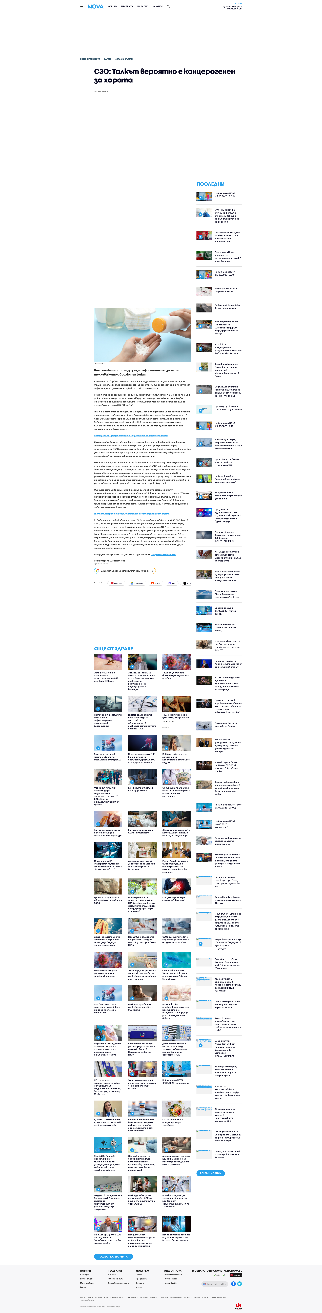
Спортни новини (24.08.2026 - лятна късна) (225, 611)
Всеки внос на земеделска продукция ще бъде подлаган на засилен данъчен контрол (228, 745)
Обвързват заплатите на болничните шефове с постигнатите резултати (176, 792)
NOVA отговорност (173, 1275)
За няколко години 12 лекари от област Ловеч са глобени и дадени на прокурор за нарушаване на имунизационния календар (142, 681)
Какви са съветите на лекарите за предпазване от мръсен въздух (176, 758)
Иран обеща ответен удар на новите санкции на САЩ (227, 462)
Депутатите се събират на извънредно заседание (228, 495)
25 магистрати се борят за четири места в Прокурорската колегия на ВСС (225, 1115)
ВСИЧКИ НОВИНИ (210, 1173)
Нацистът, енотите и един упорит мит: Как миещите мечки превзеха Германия (227, 576)
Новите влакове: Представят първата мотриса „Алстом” (227, 479)
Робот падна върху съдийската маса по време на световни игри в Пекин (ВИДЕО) (228, 444)
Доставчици (144, 1297)
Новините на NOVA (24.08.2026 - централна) (225, 824)
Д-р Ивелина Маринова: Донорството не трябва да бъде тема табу (108, 1122)
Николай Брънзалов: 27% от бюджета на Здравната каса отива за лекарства (107, 1238)
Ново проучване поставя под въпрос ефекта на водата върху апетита (176, 1237)
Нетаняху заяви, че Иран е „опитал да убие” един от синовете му (228, 664)
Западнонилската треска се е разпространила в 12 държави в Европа (106, 676)
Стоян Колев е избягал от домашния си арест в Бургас (228, 900)
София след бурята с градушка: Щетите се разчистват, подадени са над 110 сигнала (228, 391)
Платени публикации (87, 1300)
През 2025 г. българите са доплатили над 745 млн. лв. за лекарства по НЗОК (142, 941)
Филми (139, 1287)
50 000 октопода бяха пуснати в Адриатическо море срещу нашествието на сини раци (227, 683)
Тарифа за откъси (131, 1297)
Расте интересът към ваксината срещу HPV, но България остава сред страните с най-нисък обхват (141, 1125)
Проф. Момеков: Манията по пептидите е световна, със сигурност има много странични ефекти (141, 1240)
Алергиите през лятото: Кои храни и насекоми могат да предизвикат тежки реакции (176, 1160)
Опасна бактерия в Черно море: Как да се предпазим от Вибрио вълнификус (174, 974)
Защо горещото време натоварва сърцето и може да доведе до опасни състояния (107, 941)
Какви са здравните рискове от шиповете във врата (140, 1007)
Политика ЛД (188, 1297)
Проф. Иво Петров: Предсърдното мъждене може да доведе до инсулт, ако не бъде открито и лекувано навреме (106, 1163)
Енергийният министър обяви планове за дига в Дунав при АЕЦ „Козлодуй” (228, 943)
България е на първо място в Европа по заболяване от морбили (107, 757)
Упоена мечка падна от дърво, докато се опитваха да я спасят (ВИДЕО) (228, 645)
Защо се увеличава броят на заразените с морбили (175, 675)
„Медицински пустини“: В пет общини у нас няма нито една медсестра (176, 833)
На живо (157, 6)
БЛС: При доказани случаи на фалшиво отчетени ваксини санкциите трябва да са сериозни (227, 216)
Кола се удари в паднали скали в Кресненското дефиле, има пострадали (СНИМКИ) (228, 985)
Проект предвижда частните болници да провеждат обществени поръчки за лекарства (176, 1201)
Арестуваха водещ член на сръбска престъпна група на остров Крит (226, 1071)
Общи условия (163, 1297)
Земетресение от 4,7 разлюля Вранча (226, 290)
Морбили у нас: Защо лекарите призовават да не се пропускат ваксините (107, 1008)
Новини (112, 6)
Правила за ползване (201, 1297)
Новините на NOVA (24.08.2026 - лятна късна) (225, 627)
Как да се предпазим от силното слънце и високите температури (108, 833)
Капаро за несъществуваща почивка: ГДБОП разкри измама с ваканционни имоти (227, 1092)
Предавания (141, 1279)
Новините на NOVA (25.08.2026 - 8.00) (225, 273)
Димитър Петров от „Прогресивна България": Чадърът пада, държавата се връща (226, 327)
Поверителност (176, 1297)
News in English (170, 1283)
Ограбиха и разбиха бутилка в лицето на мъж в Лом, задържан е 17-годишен (227, 963)
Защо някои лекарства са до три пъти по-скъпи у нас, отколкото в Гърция (142, 1084)
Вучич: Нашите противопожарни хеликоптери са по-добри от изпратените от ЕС (228, 1024)
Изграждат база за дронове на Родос (226, 724)
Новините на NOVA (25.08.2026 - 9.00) (225, 194)
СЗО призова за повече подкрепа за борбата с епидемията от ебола (175, 940)
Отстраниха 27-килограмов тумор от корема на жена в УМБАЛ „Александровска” (108, 865)
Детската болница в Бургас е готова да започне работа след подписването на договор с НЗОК (174, 1049)
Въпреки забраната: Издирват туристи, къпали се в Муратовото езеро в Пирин (227, 370)
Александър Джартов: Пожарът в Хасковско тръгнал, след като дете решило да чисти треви (227, 860)
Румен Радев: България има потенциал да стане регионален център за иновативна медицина (175, 866)
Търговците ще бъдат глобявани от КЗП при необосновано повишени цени (227, 237)
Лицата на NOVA (115, 1279)
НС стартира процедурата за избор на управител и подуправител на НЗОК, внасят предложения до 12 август (107, 1087)
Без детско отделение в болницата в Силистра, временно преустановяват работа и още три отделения (108, 1202)
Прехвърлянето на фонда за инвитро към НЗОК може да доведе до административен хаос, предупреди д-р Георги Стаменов (142, 904)
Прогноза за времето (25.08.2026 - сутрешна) (228, 408)
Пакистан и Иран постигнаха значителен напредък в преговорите (228, 256)
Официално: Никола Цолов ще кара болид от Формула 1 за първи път (227, 881)
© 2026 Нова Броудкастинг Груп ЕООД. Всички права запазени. (100, 1306)
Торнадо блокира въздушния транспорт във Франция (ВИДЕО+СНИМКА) (227, 536)
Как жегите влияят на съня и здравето (140, 789)
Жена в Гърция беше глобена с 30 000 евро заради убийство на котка (227, 766)
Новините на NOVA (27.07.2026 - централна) (175, 1081)
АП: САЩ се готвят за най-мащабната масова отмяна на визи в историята (228, 556)
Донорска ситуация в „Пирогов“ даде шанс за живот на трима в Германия (141, 865)
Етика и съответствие (218, 1297)
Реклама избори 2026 (95, 1297)
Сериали (140, 1283)
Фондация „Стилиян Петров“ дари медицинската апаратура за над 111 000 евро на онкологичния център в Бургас (107, 796)
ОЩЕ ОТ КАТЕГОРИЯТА (114, 1256)
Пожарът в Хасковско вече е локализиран (227, 306)
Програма (127, 6)
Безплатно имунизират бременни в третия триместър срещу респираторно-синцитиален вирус (107, 1049)
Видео (83, 1287)
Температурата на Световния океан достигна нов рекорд (227, 594)
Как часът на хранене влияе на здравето (140, 831)
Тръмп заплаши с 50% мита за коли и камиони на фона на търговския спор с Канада (228, 1136)
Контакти (153, 1297)
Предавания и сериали (118, 1283)
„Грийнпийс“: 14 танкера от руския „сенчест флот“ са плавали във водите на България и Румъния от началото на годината (228, 921)
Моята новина (87, 1283)
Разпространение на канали (113, 1297)
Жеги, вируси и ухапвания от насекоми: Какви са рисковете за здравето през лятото (142, 974)
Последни (84, 1275)
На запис (143, 6)
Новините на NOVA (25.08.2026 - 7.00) (225, 424)
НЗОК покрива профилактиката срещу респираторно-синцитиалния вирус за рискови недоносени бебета (176, 1011)
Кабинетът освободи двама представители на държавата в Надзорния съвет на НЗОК (141, 1049)
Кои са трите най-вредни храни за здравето (172, 1122)
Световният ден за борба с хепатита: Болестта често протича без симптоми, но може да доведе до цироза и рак (141, 1163)
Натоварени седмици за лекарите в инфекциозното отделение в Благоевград (108, 720)
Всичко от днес (87, 1279)
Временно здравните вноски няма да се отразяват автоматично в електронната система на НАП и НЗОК (142, 722)
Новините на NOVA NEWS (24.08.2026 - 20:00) (228, 806)
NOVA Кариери (170, 1279)
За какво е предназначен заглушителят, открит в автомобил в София (228, 348)
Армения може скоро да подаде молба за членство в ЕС (228, 841)
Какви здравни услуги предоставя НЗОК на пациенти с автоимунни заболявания (141, 1199)
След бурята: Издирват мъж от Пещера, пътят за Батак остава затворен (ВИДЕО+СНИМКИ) (225, 1048)
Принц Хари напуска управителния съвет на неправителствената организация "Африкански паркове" (228, 706)
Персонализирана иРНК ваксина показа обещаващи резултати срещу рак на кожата (141, 758)
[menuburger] (81, 6)
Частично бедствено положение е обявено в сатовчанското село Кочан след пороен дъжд (227, 788)
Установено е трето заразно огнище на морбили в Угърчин (106, 973)
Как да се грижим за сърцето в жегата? (173, 898)
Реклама (83, 1297)
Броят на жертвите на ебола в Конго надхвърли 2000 (108, 900)
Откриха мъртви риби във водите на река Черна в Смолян (227, 1004)
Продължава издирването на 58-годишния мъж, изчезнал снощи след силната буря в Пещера (228, 515)
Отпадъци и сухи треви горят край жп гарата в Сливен (228, 1154)
